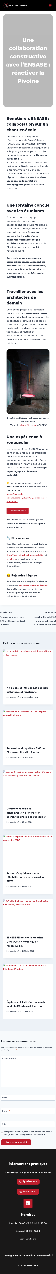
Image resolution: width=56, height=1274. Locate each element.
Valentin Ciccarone (27, 425)
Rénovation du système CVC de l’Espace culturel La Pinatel (12, 619)
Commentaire (9, 1058)
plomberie (11, 559)
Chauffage (12, 555)
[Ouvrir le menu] (50, 5)
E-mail (6, 1111)
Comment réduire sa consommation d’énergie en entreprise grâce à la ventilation (26, 813)
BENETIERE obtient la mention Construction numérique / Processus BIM (25, 942)
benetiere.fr (14, 697)
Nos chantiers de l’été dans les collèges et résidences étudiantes (44, 619)
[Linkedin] (28, 1203)
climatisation (25, 555)
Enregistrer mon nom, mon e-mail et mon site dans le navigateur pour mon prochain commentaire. (28, 1133)
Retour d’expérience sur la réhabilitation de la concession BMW (25, 877)
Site (4, 1124)
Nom (5, 1098)
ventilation (38, 555)
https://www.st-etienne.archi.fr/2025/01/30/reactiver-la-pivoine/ (27, 498)
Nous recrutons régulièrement (33, 585)
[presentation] (28, 666)
